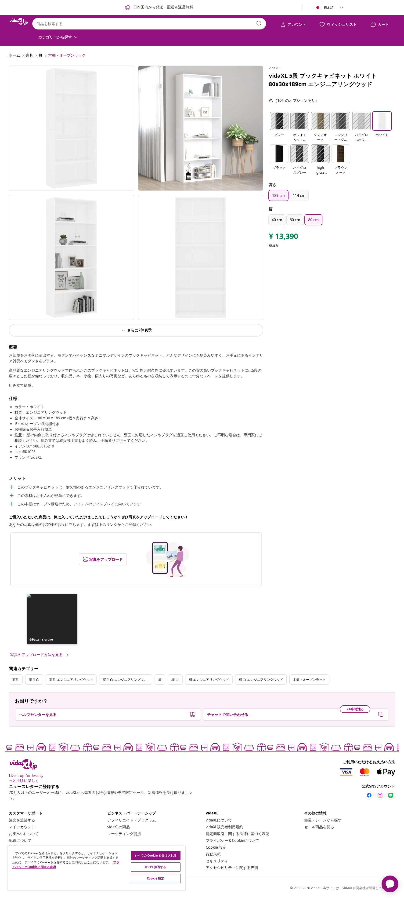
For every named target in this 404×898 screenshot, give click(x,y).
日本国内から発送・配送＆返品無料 (162, 7)
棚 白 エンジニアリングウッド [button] (261, 679)
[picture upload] (168, 559)
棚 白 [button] (175, 679)
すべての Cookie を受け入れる (155, 855)
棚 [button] (160, 679)
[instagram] (380, 795)
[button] (52, 619)
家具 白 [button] (34, 679)
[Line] (390, 795)
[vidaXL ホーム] (19, 21)
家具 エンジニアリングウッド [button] (71, 679)
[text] (283, 237)
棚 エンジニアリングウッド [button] (209, 679)
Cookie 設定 (216, 847)
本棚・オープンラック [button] (309, 679)
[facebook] (369, 795)
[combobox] (149, 23)
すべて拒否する (155, 867)
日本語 (329, 7)
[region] (96, 868)
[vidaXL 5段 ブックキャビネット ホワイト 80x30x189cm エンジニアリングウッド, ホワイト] (71, 128)
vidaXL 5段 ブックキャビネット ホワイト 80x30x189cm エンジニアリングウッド (323, 80)
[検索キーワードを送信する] (259, 23)
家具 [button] (15, 679)
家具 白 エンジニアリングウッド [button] (126, 679)
